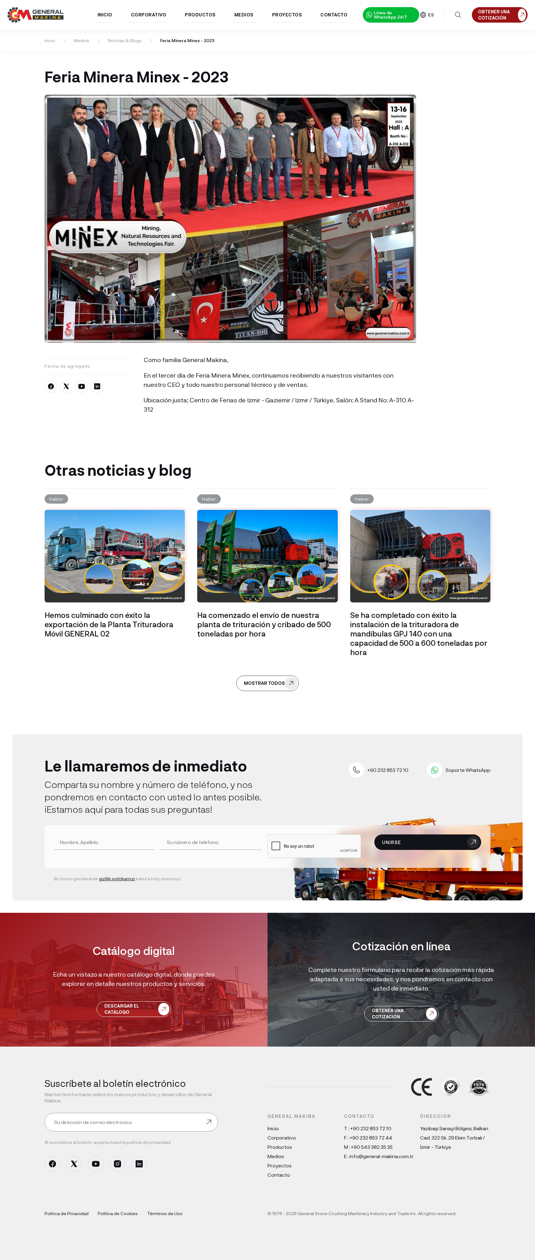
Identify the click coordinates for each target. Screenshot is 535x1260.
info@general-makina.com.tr (382, 1156)
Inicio (50, 40)
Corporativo (282, 1137)
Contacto (279, 1175)
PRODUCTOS (200, 14)
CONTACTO (333, 14)
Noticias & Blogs (124, 40)
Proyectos (280, 1165)
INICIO (105, 14)
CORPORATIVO (149, 14)
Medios (81, 40)
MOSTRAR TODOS (264, 683)
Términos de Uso (165, 1213)
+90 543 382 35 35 (372, 1147)
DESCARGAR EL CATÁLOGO (121, 1009)
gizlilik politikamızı (117, 878)
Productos (280, 1147)
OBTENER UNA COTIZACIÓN (388, 1013)
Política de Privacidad (67, 1213)
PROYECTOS (287, 14)
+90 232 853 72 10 (370, 1128)
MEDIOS (244, 14)
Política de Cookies (118, 1213)
